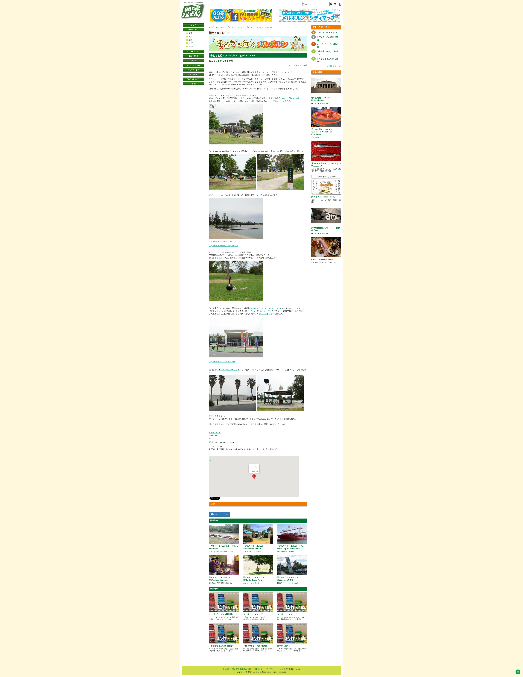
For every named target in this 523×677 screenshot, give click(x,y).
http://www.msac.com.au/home (222, 361)
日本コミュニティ (193, 79)
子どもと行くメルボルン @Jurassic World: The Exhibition (321, 131)
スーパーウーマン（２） (253, 614)
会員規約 (226, 669)
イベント (192, 43)
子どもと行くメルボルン (236, 27)
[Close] (256, 467)
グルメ (193, 60)
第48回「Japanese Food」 (323, 197)
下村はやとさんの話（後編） (221, 646)
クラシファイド (193, 29)
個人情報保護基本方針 (241, 669)
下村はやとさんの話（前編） (255, 646)
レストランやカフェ (229, 370)
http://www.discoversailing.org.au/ (223, 245)
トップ (211, 27)
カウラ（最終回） (284, 646)
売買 (190, 40)
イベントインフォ (193, 51)
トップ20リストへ (332, 66)
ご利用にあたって (260, 669)
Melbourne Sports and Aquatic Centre (265, 308)
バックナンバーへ (220, 514)
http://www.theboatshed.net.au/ (222, 241)
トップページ (193, 25)
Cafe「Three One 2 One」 (323, 259)
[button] (254, 476)
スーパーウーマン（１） (287, 614)
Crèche (263, 314)
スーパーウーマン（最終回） (221, 614)
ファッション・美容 (193, 65)
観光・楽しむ (193, 56)
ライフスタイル (193, 74)
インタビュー (193, 83)
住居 (190, 33)
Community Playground (289, 98)
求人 (190, 36)
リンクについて (276, 669)
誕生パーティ (266, 311)
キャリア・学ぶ (193, 70)
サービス (192, 46)
